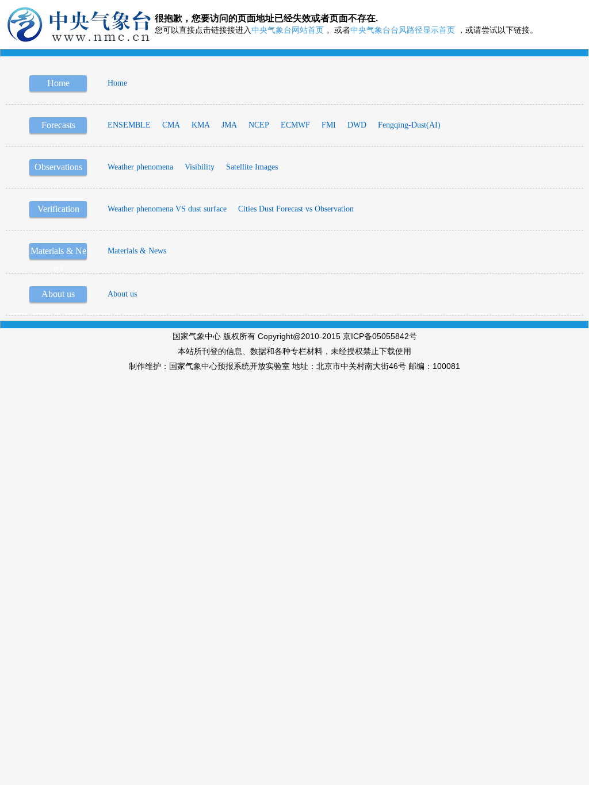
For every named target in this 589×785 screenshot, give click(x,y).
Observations (58, 167)
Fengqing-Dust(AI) (409, 125)
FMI (329, 125)
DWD (356, 125)
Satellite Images (252, 167)
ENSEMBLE (129, 125)
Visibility (200, 167)
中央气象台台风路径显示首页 (402, 30)
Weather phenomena (140, 167)
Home (58, 83)
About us (58, 294)
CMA (171, 125)
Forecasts (58, 125)
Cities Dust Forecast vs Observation (296, 209)
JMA (229, 125)
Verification (58, 209)
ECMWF (295, 125)
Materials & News (137, 251)
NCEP (258, 125)
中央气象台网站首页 (287, 30)
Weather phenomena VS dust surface (167, 209)
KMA (201, 125)
